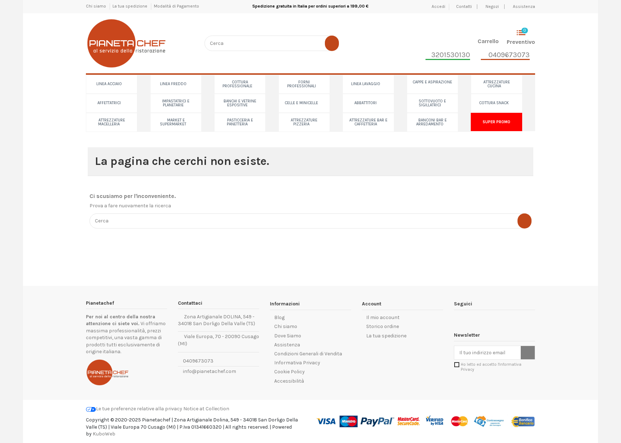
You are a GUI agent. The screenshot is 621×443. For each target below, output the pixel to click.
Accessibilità (289, 381)
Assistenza (524, 6)
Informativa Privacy (297, 363)
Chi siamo (96, 6)
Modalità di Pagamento (176, 6)
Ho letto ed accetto (491, 367)
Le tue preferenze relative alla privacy (139, 409)
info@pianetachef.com (209, 371)
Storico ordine (382, 326)
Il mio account (383, 317)
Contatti (464, 6)
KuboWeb (104, 434)
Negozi (492, 6)
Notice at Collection (206, 409)
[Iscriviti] (528, 353)
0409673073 (197, 361)
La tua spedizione (130, 6)
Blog (279, 317)
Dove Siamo (287, 336)
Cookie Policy (289, 372)
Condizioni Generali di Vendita (308, 354)
